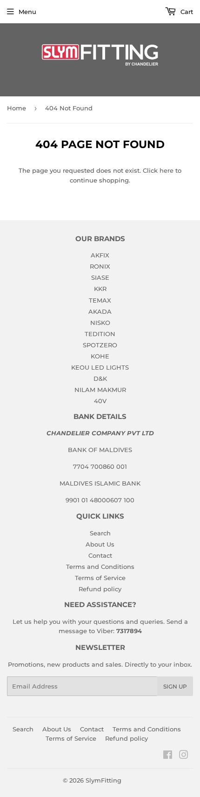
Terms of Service (100, 577)
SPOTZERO (100, 345)
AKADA (100, 311)
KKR (100, 288)
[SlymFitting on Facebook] (168, 756)
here (166, 170)
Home (16, 108)
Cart (186, 11)
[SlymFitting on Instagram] (183, 756)
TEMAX (100, 300)
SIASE (100, 277)
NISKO (100, 322)
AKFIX (100, 255)
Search (100, 533)
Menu (27, 11)
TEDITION (100, 334)
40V (100, 401)
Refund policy (100, 589)
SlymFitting (103, 780)
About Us (100, 544)
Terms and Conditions (100, 566)
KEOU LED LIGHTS (100, 367)
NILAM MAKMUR (100, 389)
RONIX (100, 266)
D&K (100, 378)
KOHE (100, 356)
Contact (100, 555)
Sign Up (175, 686)
